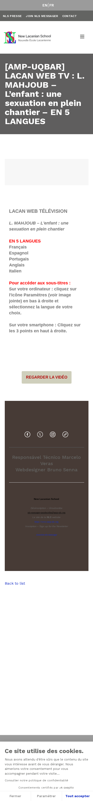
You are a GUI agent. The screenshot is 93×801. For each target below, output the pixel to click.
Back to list (15, 583)
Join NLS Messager (42, 16)
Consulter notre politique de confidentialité (36, 780)
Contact (69, 16)
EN (44, 5)
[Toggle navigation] (82, 37)
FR (51, 5)
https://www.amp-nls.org (46, 521)
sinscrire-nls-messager (46, 534)
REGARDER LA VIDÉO (46, 377)
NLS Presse (12, 16)
